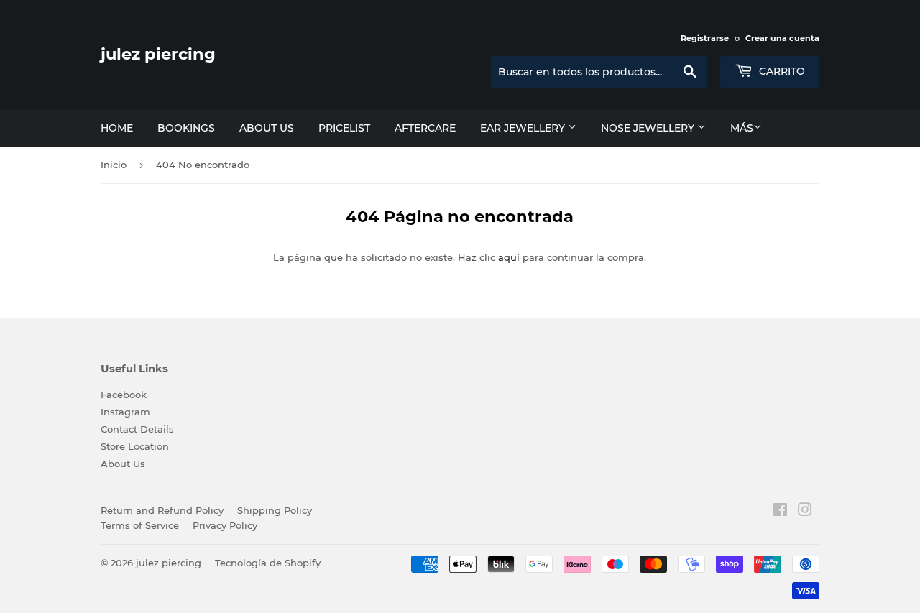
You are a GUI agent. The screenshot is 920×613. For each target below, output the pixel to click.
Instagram (125, 412)
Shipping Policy (274, 510)
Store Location (135, 446)
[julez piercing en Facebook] (780, 511)
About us (266, 127)
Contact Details (137, 429)
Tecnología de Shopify (268, 562)
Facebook (124, 394)
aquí (509, 257)
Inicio (113, 164)
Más (741, 127)
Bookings (186, 127)
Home (117, 127)
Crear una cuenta (782, 38)
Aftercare (425, 127)
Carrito (780, 71)
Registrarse (705, 38)
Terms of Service (140, 525)
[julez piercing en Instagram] (805, 511)
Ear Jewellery (524, 127)
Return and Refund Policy (162, 510)
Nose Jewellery (649, 127)
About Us (123, 463)
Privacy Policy (225, 525)
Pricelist (344, 127)
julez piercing (158, 54)
